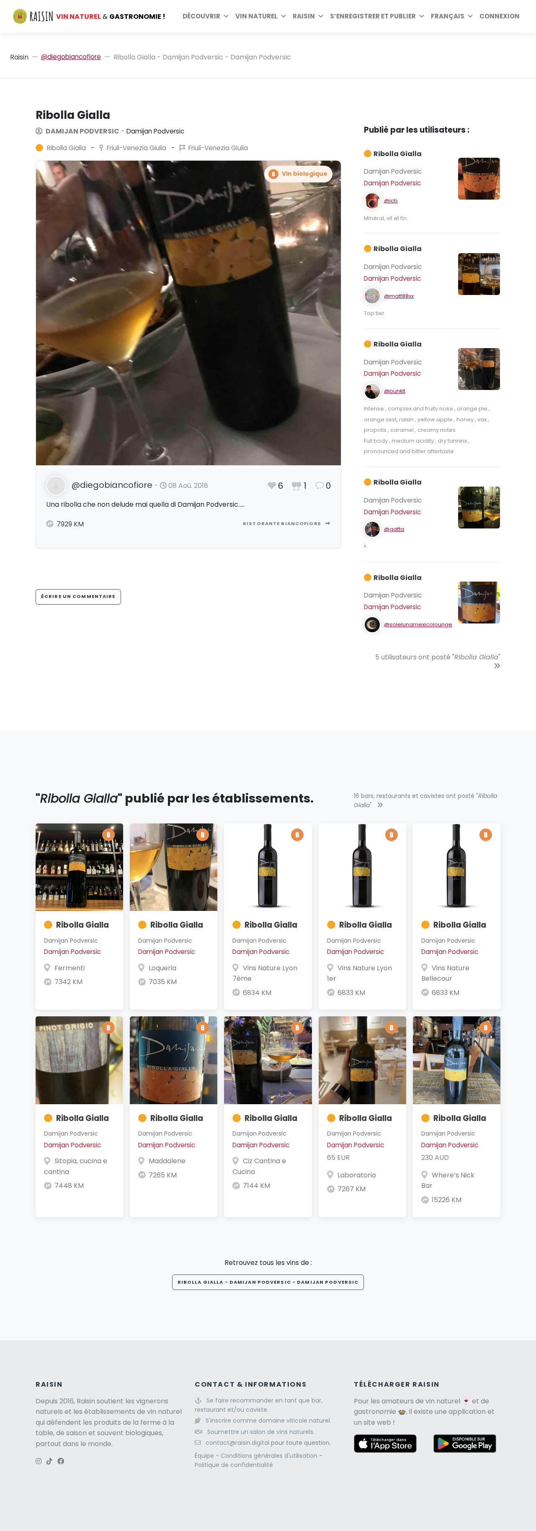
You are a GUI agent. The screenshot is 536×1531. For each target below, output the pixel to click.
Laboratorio (357, 1175)
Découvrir (201, 16)
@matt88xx (399, 296)
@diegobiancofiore (71, 56)
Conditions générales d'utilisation (270, 1456)
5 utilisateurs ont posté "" (437, 657)
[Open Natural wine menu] (283, 16)
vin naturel (442, 1401)
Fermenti (69, 968)
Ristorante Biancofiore (282, 523)
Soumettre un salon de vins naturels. (260, 1432)
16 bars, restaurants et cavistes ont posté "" (425, 800)
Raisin (19, 57)
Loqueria (162, 968)
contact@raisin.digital (237, 1443)
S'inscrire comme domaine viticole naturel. (268, 1420)
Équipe (205, 1456)
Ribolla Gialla (82, 925)
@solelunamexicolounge (418, 624)
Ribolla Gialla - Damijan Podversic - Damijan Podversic (268, 1282)
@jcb (391, 200)
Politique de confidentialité (234, 1465)
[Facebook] (60, 1461)
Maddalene (167, 1161)
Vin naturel (256, 16)
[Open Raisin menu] (320, 16)
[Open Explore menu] (226, 16)
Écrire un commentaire (78, 596)
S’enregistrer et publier (373, 16)
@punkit (394, 391)
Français (447, 16)
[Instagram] (38, 1461)
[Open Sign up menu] (421, 16)
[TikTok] (49, 1461)
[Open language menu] (470, 16)
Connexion (499, 16)
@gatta (394, 529)
